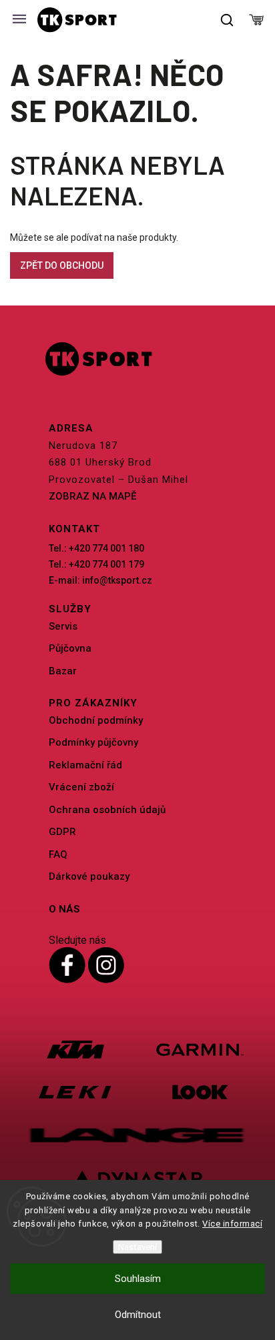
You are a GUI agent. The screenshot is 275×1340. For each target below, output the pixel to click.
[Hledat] (228, 20)
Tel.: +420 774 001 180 (96, 548)
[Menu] (19, 20)
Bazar (63, 671)
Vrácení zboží (81, 787)
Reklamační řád (85, 765)
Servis (63, 626)
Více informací (232, 1224)
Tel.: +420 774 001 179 (96, 564)
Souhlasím (138, 1279)
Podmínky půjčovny (93, 742)
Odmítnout (138, 1315)
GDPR (62, 832)
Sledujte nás (77, 940)
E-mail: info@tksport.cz (100, 580)
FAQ (58, 854)
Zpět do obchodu (61, 265)
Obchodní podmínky (96, 720)
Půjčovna (70, 648)
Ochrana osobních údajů (107, 810)
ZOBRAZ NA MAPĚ (92, 496)
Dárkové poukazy (89, 876)
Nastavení (137, 1247)
